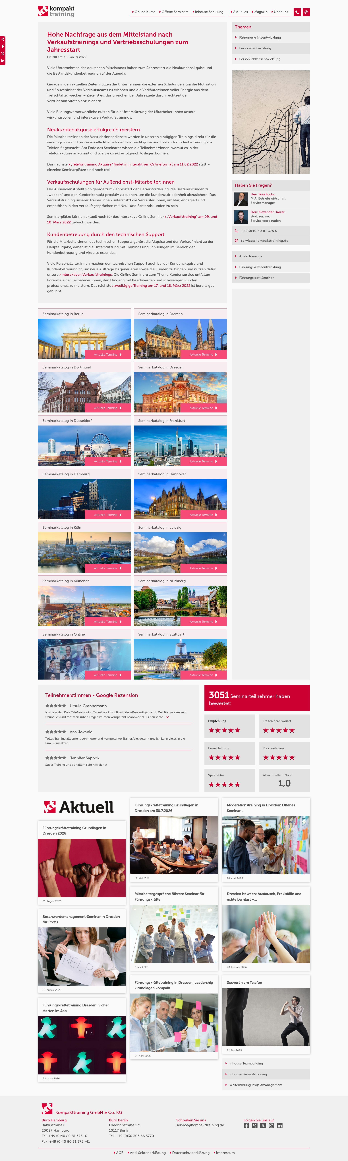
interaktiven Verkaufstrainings (87, 274)
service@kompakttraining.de (200, 1125)
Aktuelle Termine (105, 354)
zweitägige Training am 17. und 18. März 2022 (152, 285)
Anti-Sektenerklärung (147, 1152)
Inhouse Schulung (209, 12)
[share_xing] (2, 39)
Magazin (261, 12)
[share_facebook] (2, 47)
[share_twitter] (2, 54)
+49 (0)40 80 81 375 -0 (67, 1136)
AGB (119, 1152)
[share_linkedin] (2, 61)
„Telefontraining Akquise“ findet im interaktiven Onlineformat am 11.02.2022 (134, 164)
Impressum (225, 1152)
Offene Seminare (175, 12)
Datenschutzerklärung (190, 1152)
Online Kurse (145, 12)
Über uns (281, 12)
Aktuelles (240, 12)
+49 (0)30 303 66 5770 (135, 1136)
